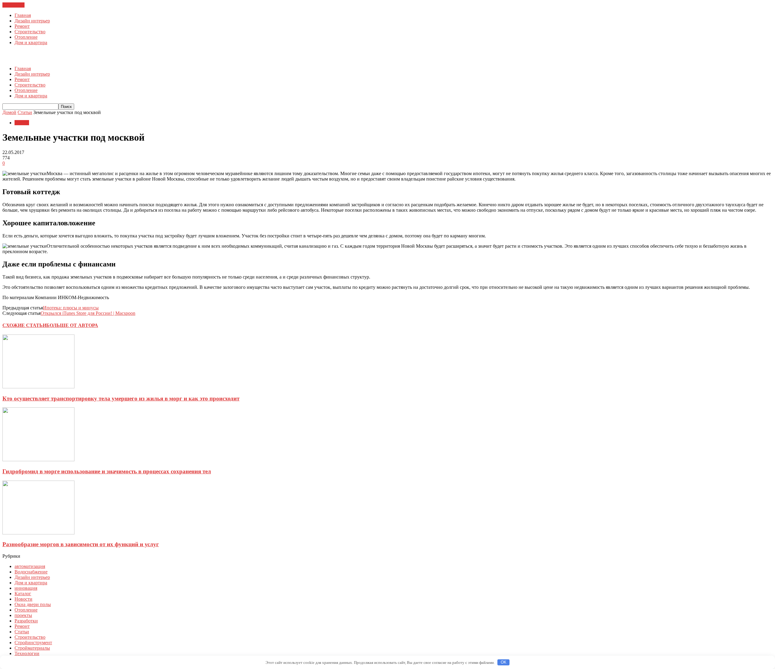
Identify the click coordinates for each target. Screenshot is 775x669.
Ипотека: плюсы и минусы (71, 307)
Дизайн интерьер (32, 20)
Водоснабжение (31, 571)
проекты (23, 615)
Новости (23, 599)
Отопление (26, 37)
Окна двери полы (33, 604)
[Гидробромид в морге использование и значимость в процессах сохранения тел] (38, 459)
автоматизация (30, 566)
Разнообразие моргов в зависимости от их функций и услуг (80, 544)
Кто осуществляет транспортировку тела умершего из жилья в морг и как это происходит (120, 398)
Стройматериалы (32, 648)
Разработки (26, 620)
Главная (23, 15)
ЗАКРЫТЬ (13, 5)
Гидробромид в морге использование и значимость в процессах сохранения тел (106, 471)
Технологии (27, 653)
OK (503, 662)
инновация (26, 588)
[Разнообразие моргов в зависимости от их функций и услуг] (38, 532)
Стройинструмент (33, 642)
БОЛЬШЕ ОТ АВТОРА (72, 325)
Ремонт (22, 26)
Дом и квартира (31, 42)
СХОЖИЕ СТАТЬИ (24, 325)
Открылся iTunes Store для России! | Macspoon (88, 313)
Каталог (23, 593)
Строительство (30, 31)
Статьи (22, 122)
